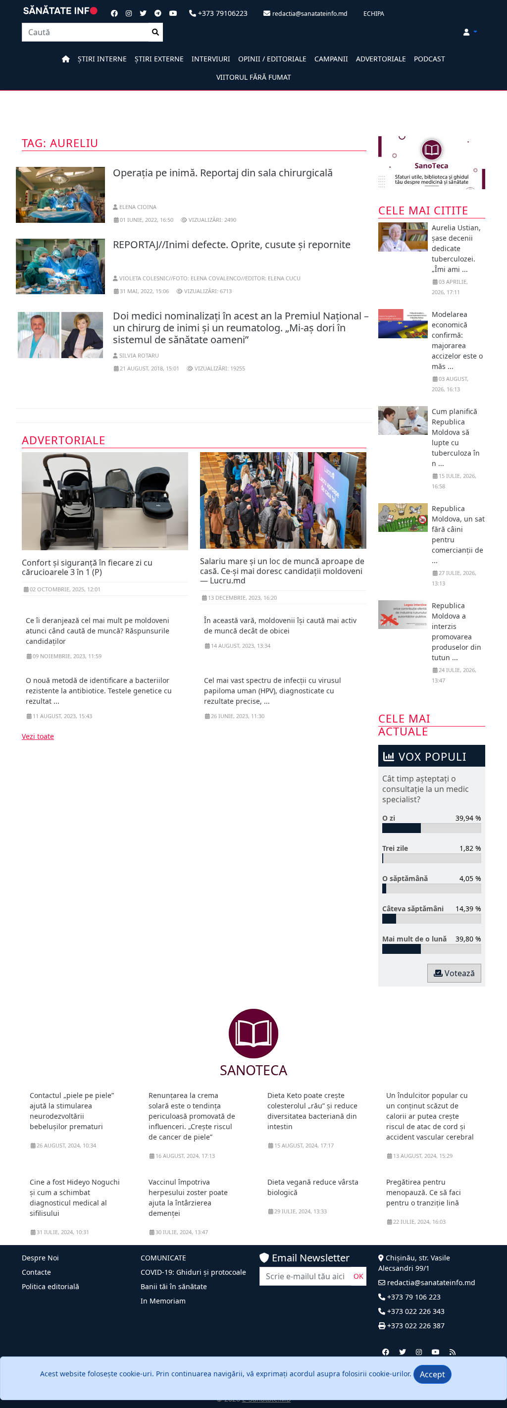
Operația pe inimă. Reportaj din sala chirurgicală (223, 172)
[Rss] (453, 1351)
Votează (459, 973)
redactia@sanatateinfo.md (430, 1282)
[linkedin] (419, 1351)
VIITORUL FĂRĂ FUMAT (253, 77)
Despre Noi (40, 1257)
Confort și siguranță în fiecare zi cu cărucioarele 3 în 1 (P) (87, 567)
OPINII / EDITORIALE (272, 58)
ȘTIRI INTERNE (102, 58)
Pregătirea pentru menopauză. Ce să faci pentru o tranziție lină (423, 1192)
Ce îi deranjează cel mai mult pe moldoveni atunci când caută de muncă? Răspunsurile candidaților (97, 631)
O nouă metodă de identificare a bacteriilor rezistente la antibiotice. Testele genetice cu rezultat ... (99, 691)
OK (358, 1276)
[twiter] (402, 1351)
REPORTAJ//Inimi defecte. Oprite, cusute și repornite (232, 244)
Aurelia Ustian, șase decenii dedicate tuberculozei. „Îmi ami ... (456, 248)
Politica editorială (50, 1286)
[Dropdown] (470, 32)
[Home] (66, 59)
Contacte (36, 1272)
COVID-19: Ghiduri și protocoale (193, 1272)
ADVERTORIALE (381, 58)
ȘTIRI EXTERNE (159, 58)
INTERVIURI (211, 58)
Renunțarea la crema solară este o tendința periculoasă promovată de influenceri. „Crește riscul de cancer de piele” (192, 1116)
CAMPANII (331, 58)
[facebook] (385, 1351)
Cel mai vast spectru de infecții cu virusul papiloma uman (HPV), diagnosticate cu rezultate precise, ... (272, 691)
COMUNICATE (163, 1257)
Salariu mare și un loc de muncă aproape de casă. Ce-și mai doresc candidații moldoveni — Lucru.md (282, 570)
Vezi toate (38, 736)
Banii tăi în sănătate (174, 1286)
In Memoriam (163, 1300)
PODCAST (429, 58)
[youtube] (436, 1351)
